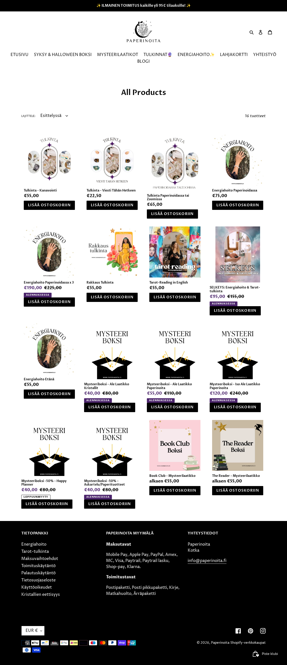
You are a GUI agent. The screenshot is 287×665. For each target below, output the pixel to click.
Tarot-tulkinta (35, 551)
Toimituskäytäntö (38, 566)
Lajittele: (28, 116)
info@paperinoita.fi (207, 561)
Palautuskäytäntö (38, 573)
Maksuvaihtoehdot (39, 559)
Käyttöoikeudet (36, 587)
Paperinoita (220, 642)
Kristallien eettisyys (40, 594)
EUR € (32, 630)
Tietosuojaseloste (38, 580)
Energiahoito (33, 544)
